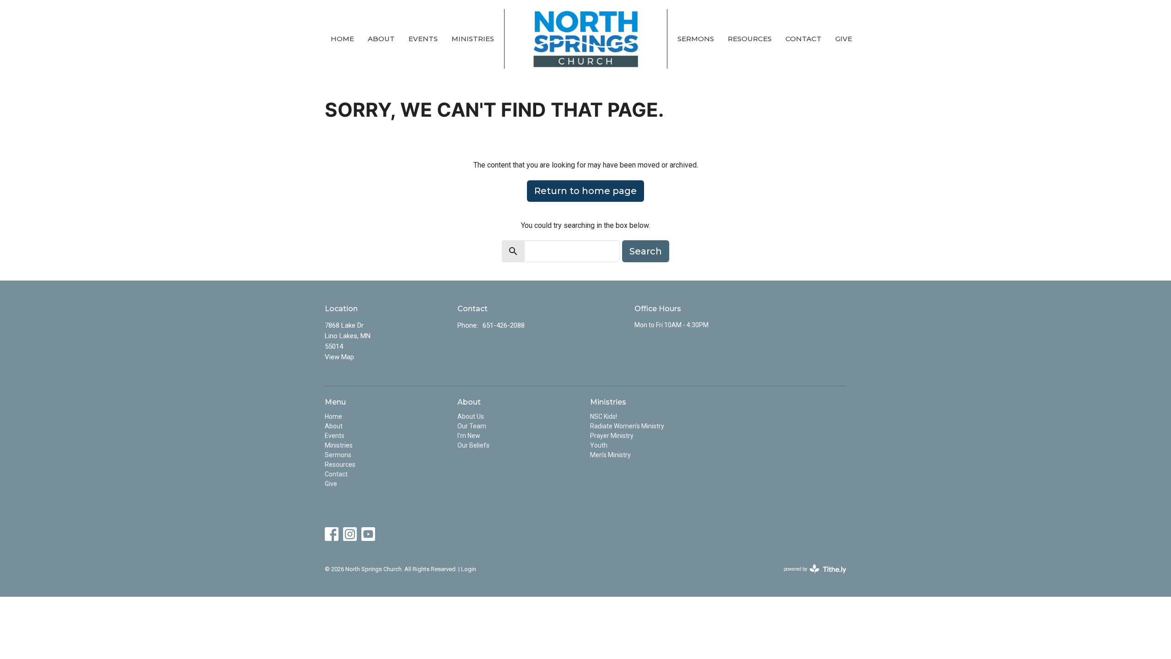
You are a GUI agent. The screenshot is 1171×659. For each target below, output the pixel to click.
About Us (470, 416)
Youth (598, 445)
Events (423, 38)
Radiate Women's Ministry (627, 426)
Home (342, 38)
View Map (339, 357)
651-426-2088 (504, 325)
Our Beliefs (473, 445)
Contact (803, 38)
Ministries (472, 38)
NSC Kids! (603, 416)
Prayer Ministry (612, 435)
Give (843, 38)
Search (645, 251)
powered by (810, 577)
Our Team (471, 426)
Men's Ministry (610, 455)
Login (468, 569)
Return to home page (585, 190)
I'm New (468, 435)
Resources (750, 38)
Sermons (695, 38)
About (381, 38)
